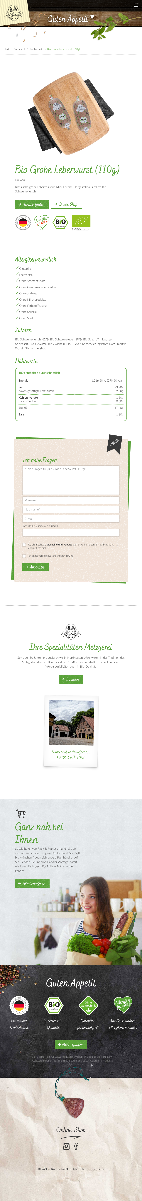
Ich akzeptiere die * (51, 556)
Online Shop (68, 204)
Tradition (72, 680)
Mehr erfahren (72, 1045)
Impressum (97, 1169)
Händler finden (33, 204)
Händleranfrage (34, 884)
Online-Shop (71, 1130)
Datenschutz (80, 1169)
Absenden (37, 567)
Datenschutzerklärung (60, 556)
